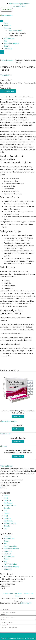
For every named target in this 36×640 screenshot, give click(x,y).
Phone (2, 614)
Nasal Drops (8, 503)
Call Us (3, 638)
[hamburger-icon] (1, 21)
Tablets (6, 495)
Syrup (6, 498)
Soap (5, 511)
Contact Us (8, 48)
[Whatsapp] (4, 588)
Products (7, 28)
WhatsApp (12, 638)
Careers (6, 46)
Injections (7, 500)
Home (6, 23)
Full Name (4, 609)
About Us (7, 25)
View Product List (15, 31)
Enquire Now (6, 9)
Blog (5, 41)
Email (2, 620)
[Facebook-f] (0, 588)
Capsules (7, 508)
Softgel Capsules (10, 505)
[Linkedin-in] (2, 588)
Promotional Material (11, 43)
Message (3, 625)
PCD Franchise (9, 38)
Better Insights (25, 603)
